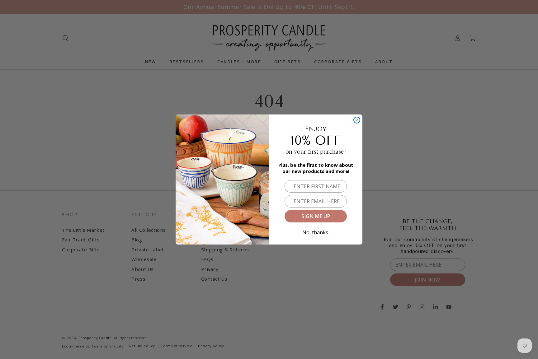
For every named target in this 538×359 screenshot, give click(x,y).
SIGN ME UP (315, 216)
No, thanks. (315, 231)
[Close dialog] (357, 120)
